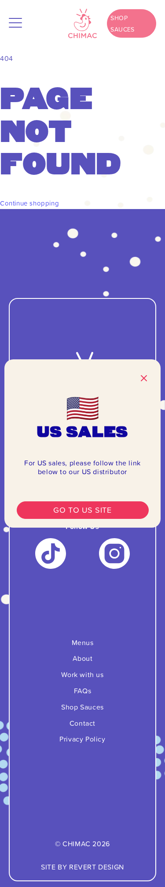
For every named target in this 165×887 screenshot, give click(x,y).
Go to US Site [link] (82, 509)
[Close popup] (144, 379)
